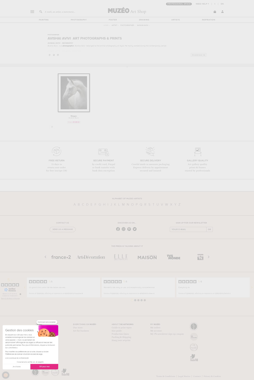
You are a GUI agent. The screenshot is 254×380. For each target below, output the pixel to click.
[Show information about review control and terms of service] (20, 294)
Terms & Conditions (165, 376)
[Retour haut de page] (52, 127)
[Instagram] (124, 231)
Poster (113, 20)
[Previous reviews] (25, 287)
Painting (44, 20)
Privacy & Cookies (212, 376)
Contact (197, 376)
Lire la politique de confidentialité (17, 358)
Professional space (178, 4)
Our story (78, 327)
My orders (155, 327)
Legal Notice (184, 376)
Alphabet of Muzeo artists (127, 198)
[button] (5, 375)
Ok (209, 229)
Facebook (49, 55)
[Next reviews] (252, 287)
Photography (79, 20)
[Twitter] (135, 231)
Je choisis (17, 367)
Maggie (74, 117)
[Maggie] (74, 112)
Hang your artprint (121, 340)
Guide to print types (121, 327)
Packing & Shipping (121, 337)
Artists (175, 20)
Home (106, 25)
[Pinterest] (130, 231)
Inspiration (208, 20)
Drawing (144, 20)
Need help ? (202, 4)
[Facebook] (118, 231)
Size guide (117, 331)
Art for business (81, 331)
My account (156, 331)
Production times (120, 334)
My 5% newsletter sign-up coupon (167, 334)
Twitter (54, 55)
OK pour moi (44, 367)
